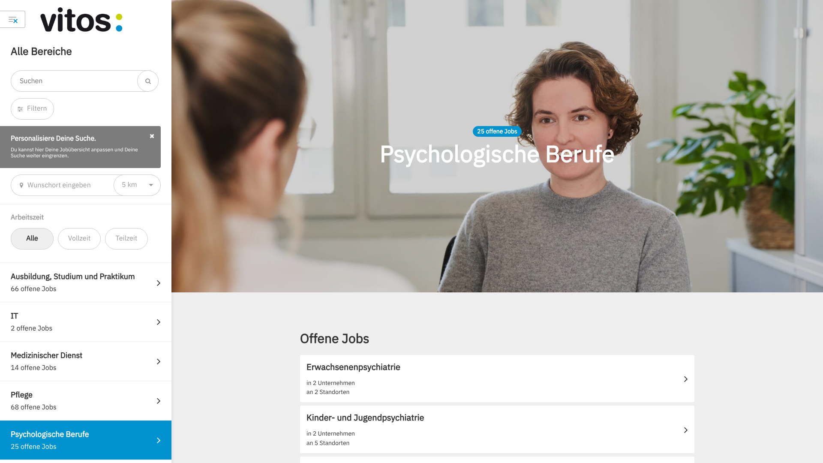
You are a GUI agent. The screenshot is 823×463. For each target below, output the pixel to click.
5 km (129, 184)
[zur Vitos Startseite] (96, 19)
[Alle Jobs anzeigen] (12, 19)
